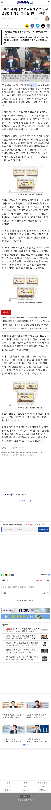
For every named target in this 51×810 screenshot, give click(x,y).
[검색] (48, 2)
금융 (8, 786)
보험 (25, 786)
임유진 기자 (21, 495)
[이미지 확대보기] (47, 50)
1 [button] (24, 744)
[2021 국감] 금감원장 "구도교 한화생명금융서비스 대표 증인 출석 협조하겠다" (26, 317)
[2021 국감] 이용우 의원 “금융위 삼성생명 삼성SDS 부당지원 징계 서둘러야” (26, 325)
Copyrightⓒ (16, 800)
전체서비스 (25, 796)
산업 (25, 783)
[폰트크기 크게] (7, 25)
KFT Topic (42, 790)
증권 (8, 783)
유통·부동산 (42, 783)
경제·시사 (8, 790)
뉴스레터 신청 (44, 529)
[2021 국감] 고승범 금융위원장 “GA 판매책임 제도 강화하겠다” (26, 328)
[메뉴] (2, 2)
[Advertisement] (25, 473)
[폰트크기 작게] (2, 25)
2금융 (42, 786)
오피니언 (25, 790)
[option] (25, 719)
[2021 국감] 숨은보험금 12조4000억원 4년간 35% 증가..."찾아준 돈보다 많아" (26, 321)
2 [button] (27, 744)
